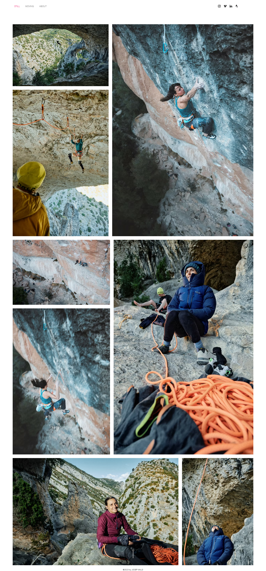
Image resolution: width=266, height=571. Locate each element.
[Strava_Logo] (236, 6)
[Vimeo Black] (225, 6)
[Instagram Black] (219, 6)
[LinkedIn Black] (231, 6)
